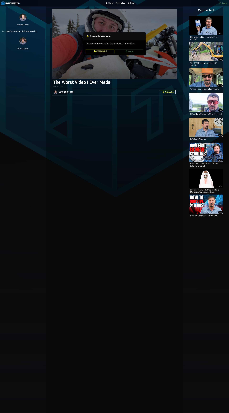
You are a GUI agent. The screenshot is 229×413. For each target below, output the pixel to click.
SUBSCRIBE (101, 51)
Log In (224, 3)
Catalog (121, 3)
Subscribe (169, 92)
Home (110, 3)
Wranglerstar (67, 92)
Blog (132, 3)
